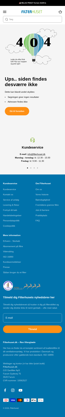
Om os (39, 189)
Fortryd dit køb (10, 210)
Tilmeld (32, 329)
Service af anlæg (11, 200)
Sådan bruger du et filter (14, 272)
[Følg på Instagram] (13, 390)
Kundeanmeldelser (12, 262)
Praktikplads (41, 215)
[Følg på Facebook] (5, 390)
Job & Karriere (42, 210)
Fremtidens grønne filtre (47, 205)
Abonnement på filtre (13, 246)
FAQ (38, 220)
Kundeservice (9, 189)
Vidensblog (8, 251)
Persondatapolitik (11, 220)
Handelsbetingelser (12, 215)
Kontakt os (8, 194)
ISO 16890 (8, 257)
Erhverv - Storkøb (11, 241)
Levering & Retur (11, 205)
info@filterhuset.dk (36, 154)
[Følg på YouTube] (20, 390)
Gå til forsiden (17, 111)
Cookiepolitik (9, 226)
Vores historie (42, 194)
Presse (6, 267)
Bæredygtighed (43, 200)
